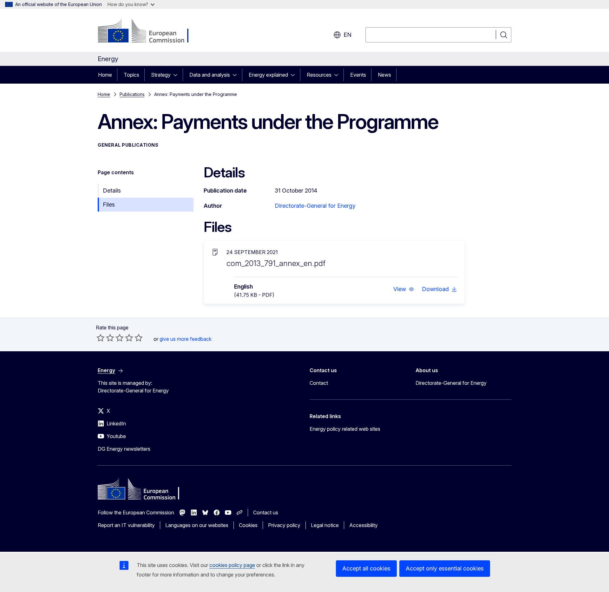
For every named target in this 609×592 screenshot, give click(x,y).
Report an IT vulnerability (126, 525)
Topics (131, 75)
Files (109, 204)
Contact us (265, 512)
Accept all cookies (366, 568)
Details (112, 190)
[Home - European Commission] (149, 31)
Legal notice (325, 525)
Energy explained (268, 75)
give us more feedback (186, 339)
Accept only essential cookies (445, 568)
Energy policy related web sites (345, 429)
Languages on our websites (196, 525)
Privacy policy (284, 525)
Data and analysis (209, 75)
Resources (319, 75)
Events (358, 75)
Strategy (161, 75)
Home (105, 75)
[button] (403, 289)
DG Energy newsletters (124, 449)
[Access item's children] (177, 75)
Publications (132, 94)
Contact (319, 383)
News (384, 75)
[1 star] (100, 338)
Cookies (248, 525)
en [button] (347, 34)
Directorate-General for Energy (315, 205)
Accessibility (363, 525)
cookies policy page (232, 565)
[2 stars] (105, 338)
